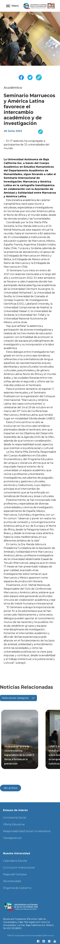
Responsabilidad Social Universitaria (26, 831)
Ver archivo (10, 788)
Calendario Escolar (15, 860)
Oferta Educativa (14, 824)
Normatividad (12, 881)
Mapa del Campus (14, 874)
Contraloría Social (14, 817)
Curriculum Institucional (19, 867)
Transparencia (12, 838)
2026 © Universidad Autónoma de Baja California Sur (30, 935)
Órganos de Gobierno (17, 887)
